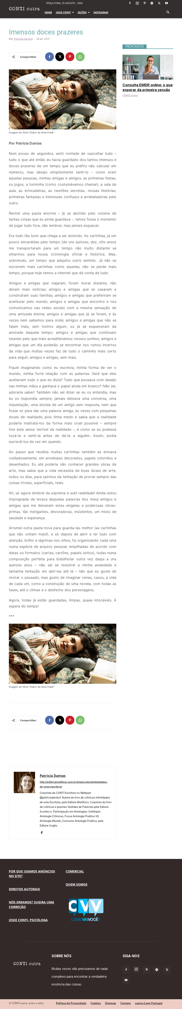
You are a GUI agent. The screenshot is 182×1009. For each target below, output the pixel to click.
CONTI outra (130, 95)
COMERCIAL (75, 871)
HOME (48, 12)
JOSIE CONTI (63, 12)
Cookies (96, 1003)
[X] (159, 3)
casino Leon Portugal (148, 1003)
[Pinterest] (144, 3)
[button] (167, 12)
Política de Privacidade (71, 1003)
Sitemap (110, 1003)
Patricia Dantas (23, 38)
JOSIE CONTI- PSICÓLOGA (28, 920)
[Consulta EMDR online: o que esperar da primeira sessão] (148, 57)
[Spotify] (151, 3)
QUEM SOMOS (76, 884)
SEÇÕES (82, 12)
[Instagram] (137, 3)
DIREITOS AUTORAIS (24, 889)
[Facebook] (130, 3)
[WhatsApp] (80, 56)
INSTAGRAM (100, 12)
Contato (125, 1003)
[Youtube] (166, 3)
